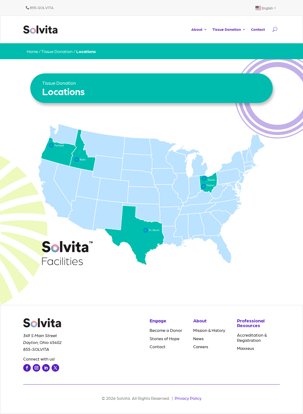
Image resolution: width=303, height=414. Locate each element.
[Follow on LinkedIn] (46, 368)
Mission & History (209, 330)
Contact (258, 29)
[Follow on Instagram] (36, 368)
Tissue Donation (226, 29)
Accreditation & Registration (252, 337)
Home (32, 51)
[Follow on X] (55, 368)
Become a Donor (166, 330)
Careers (200, 346)
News (198, 338)
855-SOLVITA (41, 7)
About (196, 29)
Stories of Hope (164, 338)
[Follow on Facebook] (27, 368)
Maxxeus (245, 348)
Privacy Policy (188, 398)
